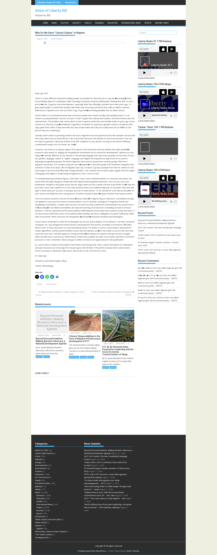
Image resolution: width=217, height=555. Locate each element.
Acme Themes (133, 551)
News (54, 23)
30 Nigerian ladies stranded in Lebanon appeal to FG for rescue (60, 293)
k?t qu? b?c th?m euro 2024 (150, 297)
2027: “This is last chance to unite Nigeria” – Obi (104, 498)
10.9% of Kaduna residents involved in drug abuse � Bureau (113, 293)
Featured (39, 474)
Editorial (38, 459)
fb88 (140, 282)
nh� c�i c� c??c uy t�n (148, 275)
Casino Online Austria (44, 453)
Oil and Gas (40, 516)
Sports (148, 23)
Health (88, 23)
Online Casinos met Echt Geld (47, 519)
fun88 (140, 290)
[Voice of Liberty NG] (37, 22)
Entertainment (41, 465)
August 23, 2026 (43, 335)
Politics (65, 23)
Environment (74, 357)
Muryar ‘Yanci (162, 23)
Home (45, 23)
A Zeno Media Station (146, 77)
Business (99, 23)
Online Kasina (41, 522)
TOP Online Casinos (43, 534)
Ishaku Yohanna (56, 39)
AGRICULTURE (41, 450)
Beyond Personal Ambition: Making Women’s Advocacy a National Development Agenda (52, 322)
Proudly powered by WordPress (92, 551)
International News (131, 23)
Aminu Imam (56, 335)
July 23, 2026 (108, 344)
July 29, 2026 (74, 333)
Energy (38, 462)
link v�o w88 (143, 268)
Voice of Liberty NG (51, 10)
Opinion (40, 284)
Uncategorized (41, 537)
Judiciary (38, 486)
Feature (38, 471)
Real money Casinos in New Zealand (50, 531)
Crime (37, 456)
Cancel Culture (51, 284)
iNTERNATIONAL (42, 483)
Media (37, 489)
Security (76, 23)
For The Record (42, 477)
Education (112, 23)
